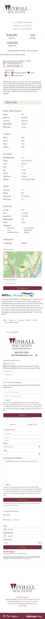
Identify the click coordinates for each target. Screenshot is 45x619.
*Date (5, 443)
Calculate (22, 547)
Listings (11, 320)
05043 (35, 320)
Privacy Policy (36, 503)
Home (5, 320)
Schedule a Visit (32, 424)
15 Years (16, 520)
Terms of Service (10, 505)
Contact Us (8, 371)
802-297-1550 (9, 364)
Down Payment (8, 533)
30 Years (8, 520)
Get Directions (22, 288)
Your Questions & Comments (12, 458)
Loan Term (6, 515)
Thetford (28, 320)
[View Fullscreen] (6, 262)
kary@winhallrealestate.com (28, 603)
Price (5, 526)
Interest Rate (7, 539)
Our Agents (8, 374)
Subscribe (22, 415)
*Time (5, 450)
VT (16, 320)
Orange (21, 320)
